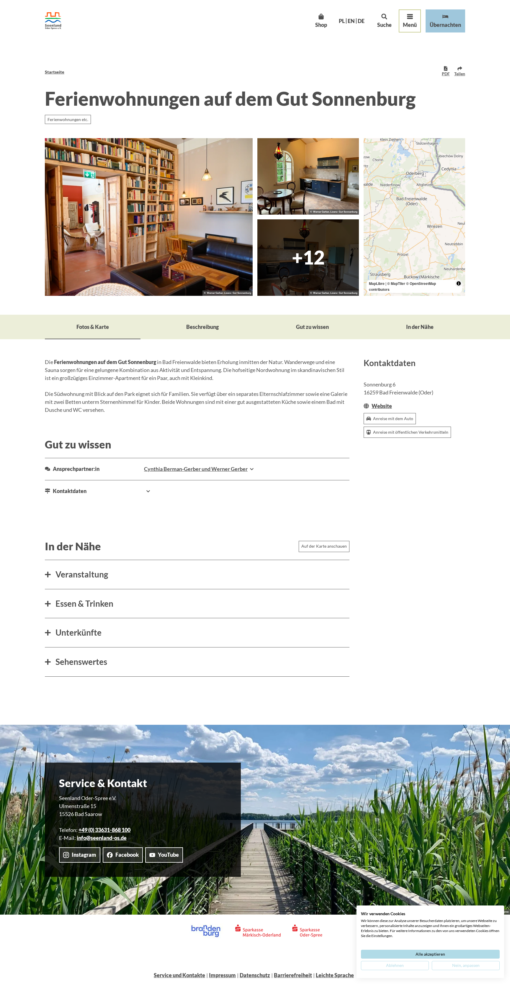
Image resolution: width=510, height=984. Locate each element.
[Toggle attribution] (458, 283)
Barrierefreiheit (293, 975)
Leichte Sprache (335, 975)
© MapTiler (396, 283)
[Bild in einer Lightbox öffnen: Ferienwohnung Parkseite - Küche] (308, 176)
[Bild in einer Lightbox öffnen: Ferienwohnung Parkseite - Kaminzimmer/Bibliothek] (149, 217)
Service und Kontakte (179, 975)
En (351, 21)
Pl (342, 21)
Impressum (222, 975)
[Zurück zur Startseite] (53, 21)
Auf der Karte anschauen (324, 546)
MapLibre (377, 283)
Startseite (54, 71)
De (361, 21)
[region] (414, 217)
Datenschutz (255, 975)
